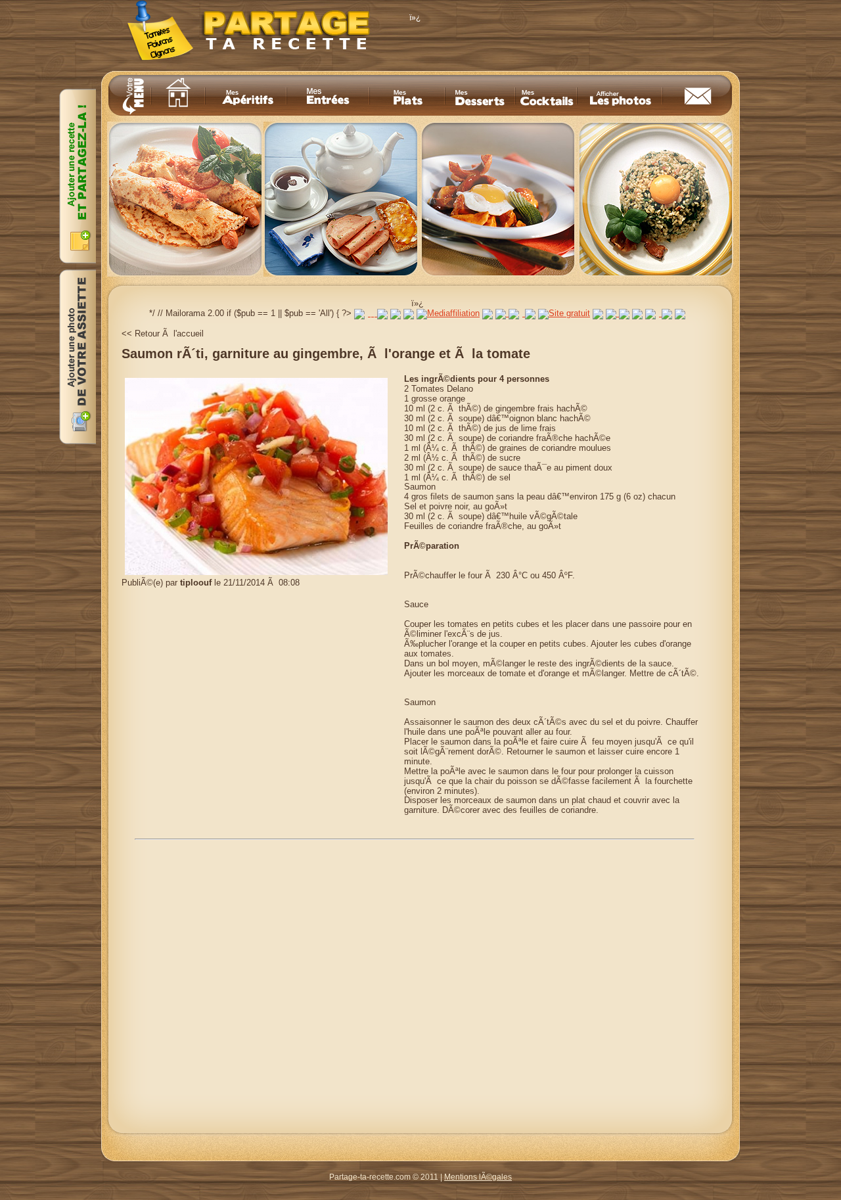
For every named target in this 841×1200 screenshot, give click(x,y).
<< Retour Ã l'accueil (163, 333)
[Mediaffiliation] (448, 313)
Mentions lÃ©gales (478, 1177)
